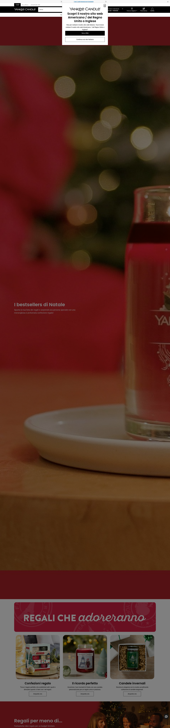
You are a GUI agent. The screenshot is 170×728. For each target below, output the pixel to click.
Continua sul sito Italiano (85, 39)
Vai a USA (85, 33)
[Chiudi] (105, 5)
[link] (85, 10)
